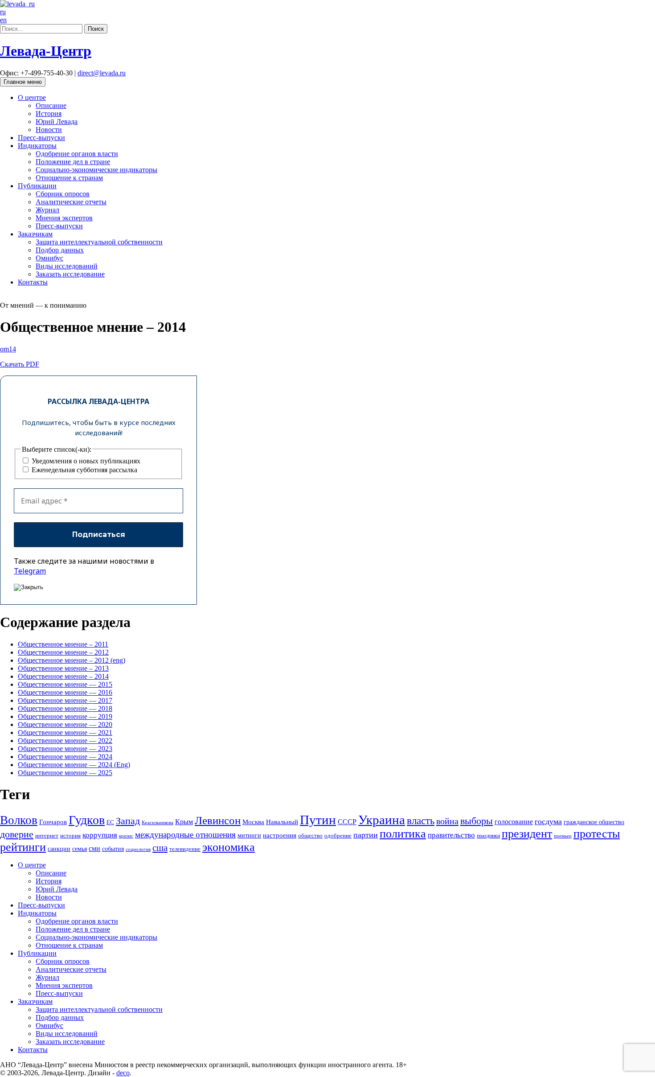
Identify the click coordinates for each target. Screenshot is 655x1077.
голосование (514, 821)
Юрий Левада (57, 121)
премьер (563, 836)
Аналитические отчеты (71, 202)
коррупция (99, 835)
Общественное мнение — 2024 (65, 756)
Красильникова (157, 822)
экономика (228, 847)
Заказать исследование (70, 274)
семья (79, 849)
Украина (381, 820)
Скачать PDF (19, 364)
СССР (347, 821)
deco (123, 1073)
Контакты (33, 282)
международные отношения (185, 834)
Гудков (87, 820)
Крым (184, 821)
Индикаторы (37, 145)
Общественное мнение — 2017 (65, 700)
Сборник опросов (63, 194)
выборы (476, 820)
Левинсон (218, 820)
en (3, 20)
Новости (49, 129)
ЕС (110, 822)
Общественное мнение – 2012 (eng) (71, 660)
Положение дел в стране (73, 161)
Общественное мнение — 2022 (65, 740)
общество (310, 835)
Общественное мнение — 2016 (65, 692)
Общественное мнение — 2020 (65, 724)
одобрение (338, 835)
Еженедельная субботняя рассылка (83, 470)
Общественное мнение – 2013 (63, 668)
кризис (126, 835)
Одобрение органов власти (77, 153)
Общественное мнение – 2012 (63, 652)
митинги (249, 835)
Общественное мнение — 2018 (65, 708)
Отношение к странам (69, 178)
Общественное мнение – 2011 (63, 644)
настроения (279, 835)
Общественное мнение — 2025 (65, 772)
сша (160, 848)
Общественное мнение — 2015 (65, 684)
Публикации (37, 186)
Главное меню (23, 81)
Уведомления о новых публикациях (85, 461)
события (113, 848)
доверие (16, 834)
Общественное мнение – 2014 (63, 676)
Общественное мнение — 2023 (65, 748)
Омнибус (49, 258)
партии (365, 834)
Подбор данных (60, 250)
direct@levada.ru (102, 73)
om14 (8, 349)
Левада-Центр (45, 51)
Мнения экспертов (64, 218)
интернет (46, 836)
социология (138, 849)
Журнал (47, 210)
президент (527, 833)
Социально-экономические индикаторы (96, 169)
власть (420, 820)
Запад (128, 820)
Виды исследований (67, 266)
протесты (596, 833)
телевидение (185, 849)
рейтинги (23, 847)
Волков (18, 820)
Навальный (282, 821)
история (70, 835)
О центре (32, 97)
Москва (253, 821)
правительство (451, 835)
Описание (51, 105)
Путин (318, 820)
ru (3, 12)
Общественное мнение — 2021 (65, 732)
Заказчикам (35, 234)
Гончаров (53, 821)
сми (94, 848)
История (48, 113)
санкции (59, 848)
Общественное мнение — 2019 (65, 716)
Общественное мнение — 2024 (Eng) (74, 764)
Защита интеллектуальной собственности (99, 242)
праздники (488, 836)
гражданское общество (594, 822)
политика (403, 833)
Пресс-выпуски (41, 137)
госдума (548, 821)
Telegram (30, 571)
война (447, 821)
